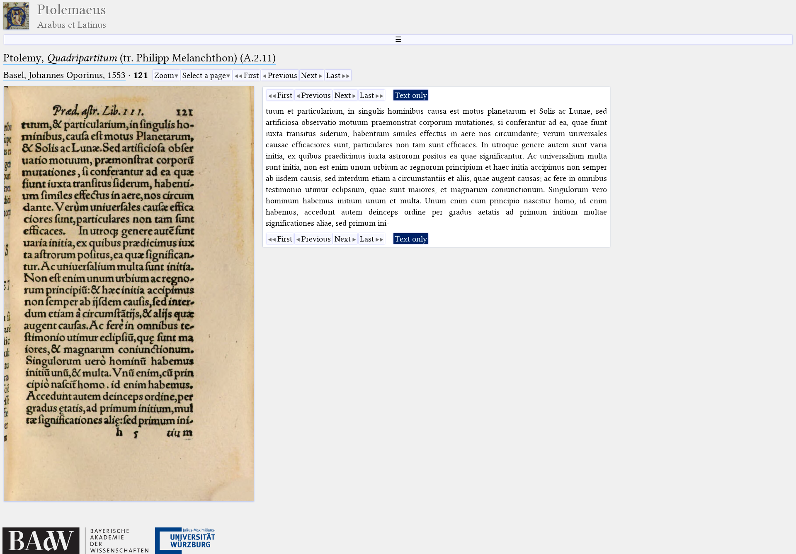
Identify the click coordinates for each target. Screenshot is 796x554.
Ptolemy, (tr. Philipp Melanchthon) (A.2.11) (139, 57)
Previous (282, 75)
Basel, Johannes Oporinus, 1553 (64, 75)
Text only (411, 95)
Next (309, 75)
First (251, 75)
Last (333, 75)
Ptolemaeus (71, 16)
